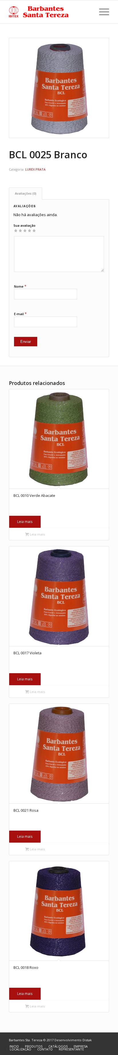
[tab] (25, 193)
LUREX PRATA (35, 169)
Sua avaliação (24, 225)
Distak (87, 1040)
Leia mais (24, 521)
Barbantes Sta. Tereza (25, 1040)
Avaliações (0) (25, 193)
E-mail (20, 313)
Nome (20, 286)
